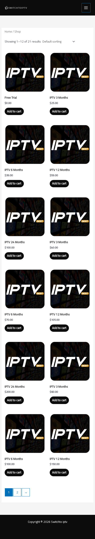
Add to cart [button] (14, 111)
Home (8, 31)
